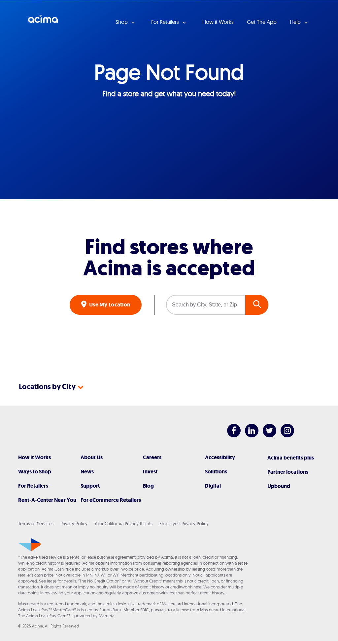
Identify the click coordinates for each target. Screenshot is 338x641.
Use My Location (109, 304)
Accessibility (220, 457)
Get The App (262, 22)
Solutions (216, 471)
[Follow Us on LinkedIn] (248, 435)
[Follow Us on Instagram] (284, 435)
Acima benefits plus (290, 457)
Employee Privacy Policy (184, 524)
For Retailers (33, 485)
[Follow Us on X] (266, 435)
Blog (148, 485)
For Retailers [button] (165, 22)
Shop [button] (122, 22)
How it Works (218, 22)
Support (90, 485)
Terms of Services (35, 524)
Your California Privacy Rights (123, 524)
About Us (92, 457)
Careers (152, 457)
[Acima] (29, 544)
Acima (43, 21)
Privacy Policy (73, 524)
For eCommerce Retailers (111, 500)
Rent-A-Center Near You (47, 500)
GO (256, 305)
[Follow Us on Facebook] (230, 435)
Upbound (278, 486)
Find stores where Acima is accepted (169, 258)
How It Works (34, 457)
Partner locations (287, 471)
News (87, 471)
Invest (150, 471)
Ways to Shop (34, 471)
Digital (213, 485)
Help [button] (296, 22)
